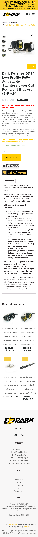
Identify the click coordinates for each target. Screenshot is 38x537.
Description (9, 181)
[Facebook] (15, 435)
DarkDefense (12, 524)
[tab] (9, 181)
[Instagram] (22, 435)
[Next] (4, 59)
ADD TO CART (12, 157)
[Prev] (4, 33)
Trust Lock (26, 527)
